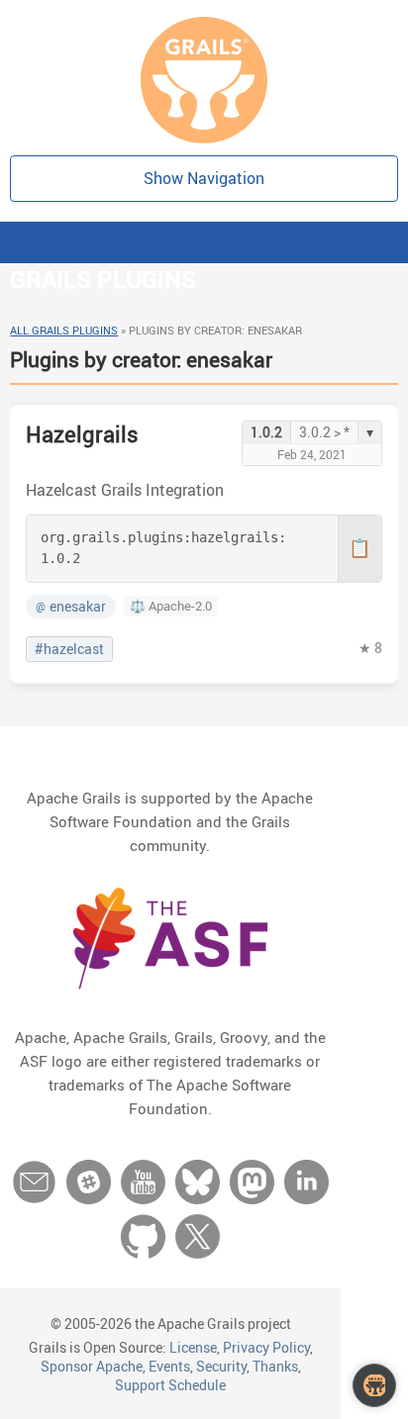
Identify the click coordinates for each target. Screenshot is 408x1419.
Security (221, 1366)
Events (169, 1366)
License (193, 1347)
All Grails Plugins (64, 330)
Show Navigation (204, 178)
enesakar (71, 606)
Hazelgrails (82, 434)
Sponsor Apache (92, 1366)
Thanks (275, 1366)
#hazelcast (69, 649)
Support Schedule (170, 1384)
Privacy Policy (266, 1347)
